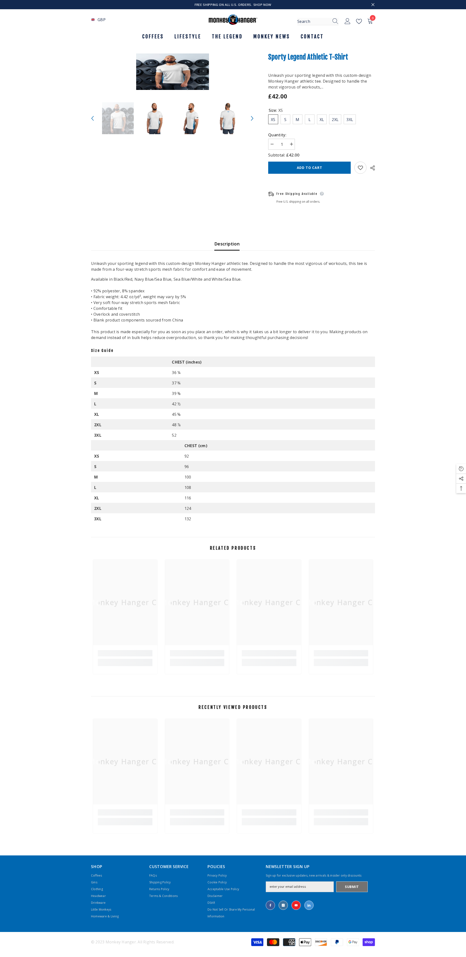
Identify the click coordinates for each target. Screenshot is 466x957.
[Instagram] (283, 905)
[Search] (318, 21)
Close (373, 5)
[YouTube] (296, 905)
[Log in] (347, 21)
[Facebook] (270, 905)
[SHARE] (370, 168)
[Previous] (92, 118)
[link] (125, 653)
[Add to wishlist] (360, 168)
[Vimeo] (309, 905)
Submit (352, 886)
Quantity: (277, 135)
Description (227, 244)
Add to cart (309, 167)
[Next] (252, 118)
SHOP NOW (262, 4)
